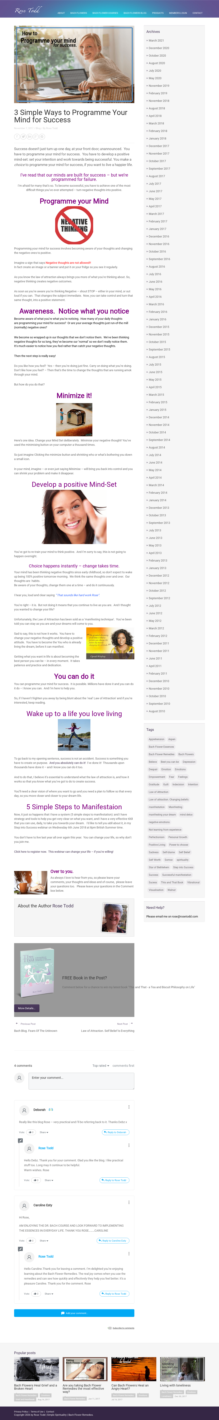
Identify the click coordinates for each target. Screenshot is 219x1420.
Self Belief (184, 852)
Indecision (178, 784)
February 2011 (158, 673)
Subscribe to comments (123, 1328)
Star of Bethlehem (159, 867)
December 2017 (159, 146)
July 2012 (155, 605)
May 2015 (155, 379)
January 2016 (157, 319)
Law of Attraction (158, 792)
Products (158, 13)
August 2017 (157, 176)
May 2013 (155, 545)
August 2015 (157, 357)
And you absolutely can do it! (67, 763)
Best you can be (170, 761)
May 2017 (155, 198)
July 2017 (155, 183)
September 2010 (159, 703)
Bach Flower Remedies (161, 754)
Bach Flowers (78, 13)
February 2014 (158, 492)
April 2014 (155, 477)
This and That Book (172, 882)
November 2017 (159, 153)
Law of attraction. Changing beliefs (169, 799)
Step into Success (183, 867)
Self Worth (155, 859)
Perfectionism (156, 837)
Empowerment (157, 776)
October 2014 (157, 432)
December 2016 (159, 236)
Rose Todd (52, 128)
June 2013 (155, 538)
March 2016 (156, 304)
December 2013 (159, 507)
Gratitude (154, 784)
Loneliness (167, 1396)
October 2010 (157, 696)
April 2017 (155, 206)
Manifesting (175, 807)
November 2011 (159, 651)
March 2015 (156, 394)
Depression (189, 761)
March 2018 (156, 123)
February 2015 (158, 402)
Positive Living (157, 844)
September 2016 (159, 259)
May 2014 (155, 470)
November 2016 (159, 244)
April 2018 (155, 116)
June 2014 (155, 462)
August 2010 (157, 711)
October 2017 (157, 161)
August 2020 (157, 63)
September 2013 (159, 522)
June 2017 (155, 191)
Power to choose (178, 844)
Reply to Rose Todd (115, 1180)
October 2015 (157, 342)
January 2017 (157, 229)
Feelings (183, 776)
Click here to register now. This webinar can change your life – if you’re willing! (64, 851)
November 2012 (159, 583)
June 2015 (155, 372)
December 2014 (159, 417)
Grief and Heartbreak (25, 1399)
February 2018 (158, 131)
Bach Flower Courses (105, 13)
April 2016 (155, 296)
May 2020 (155, 78)
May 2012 (155, 620)
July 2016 (155, 274)
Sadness (154, 852)
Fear (171, 776)
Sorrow (169, 859)
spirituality (183, 859)
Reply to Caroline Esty (114, 1240)
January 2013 (157, 568)
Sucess (153, 882)
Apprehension (156, 739)
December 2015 (159, 327)
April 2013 (155, 553)
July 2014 (155, 455)
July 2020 (155, 70)
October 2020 (157, 55)
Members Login (178, 13)
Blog (38, 128)
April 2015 (155, 387)
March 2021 (156, 40)
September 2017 (159, 168)
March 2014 (156, 485)
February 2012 (158, 636)
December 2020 (159, 48)
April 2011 (155, 666)
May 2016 (155, 289)
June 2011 (155, 658)
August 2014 (157, 447)
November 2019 (159, 85)
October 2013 (157, 515)
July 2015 (155, 364)
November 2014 (159, 425)
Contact (197, 13)
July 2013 (155, 530)
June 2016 (155, 281)
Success (153, 874)
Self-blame (169, 852)
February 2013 (158, 560)
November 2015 (159, 334)
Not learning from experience (165, 829)
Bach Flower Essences (161, 746)
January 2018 (157, 138)
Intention (193, 784)
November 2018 (159, 100)
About (61, 13)
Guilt (165, 784)
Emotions (180, 769)
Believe (153, 761)
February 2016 (158, 311)
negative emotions (159, 822)
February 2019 (158, 93)
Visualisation (156, 890)
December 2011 (159, 643)
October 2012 (157, 590)
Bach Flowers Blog (135, 13)
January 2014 (157, 500)
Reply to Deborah (117, 1132)
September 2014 (159, 440)
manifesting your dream (162, 814)
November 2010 (159, 688)
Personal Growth (177, 837)
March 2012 (156, 628)
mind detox (186, 814)
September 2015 (159, 349)
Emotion (166, 769)
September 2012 (159, 598)
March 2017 (156, 214)
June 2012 (155, 613)
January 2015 (157, 409)
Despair (153, 769)
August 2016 (157, 266)
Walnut (172, 890)
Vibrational (193, 882)
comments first (123, 1066)
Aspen (171, 739)
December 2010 (159, 681)
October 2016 (157, 251)
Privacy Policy (21, 1411)
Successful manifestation (176, 874)
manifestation (157, 807)
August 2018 (157, 108)
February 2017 (158, 221)
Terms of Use (37, 1411)
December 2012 (159, 575)
